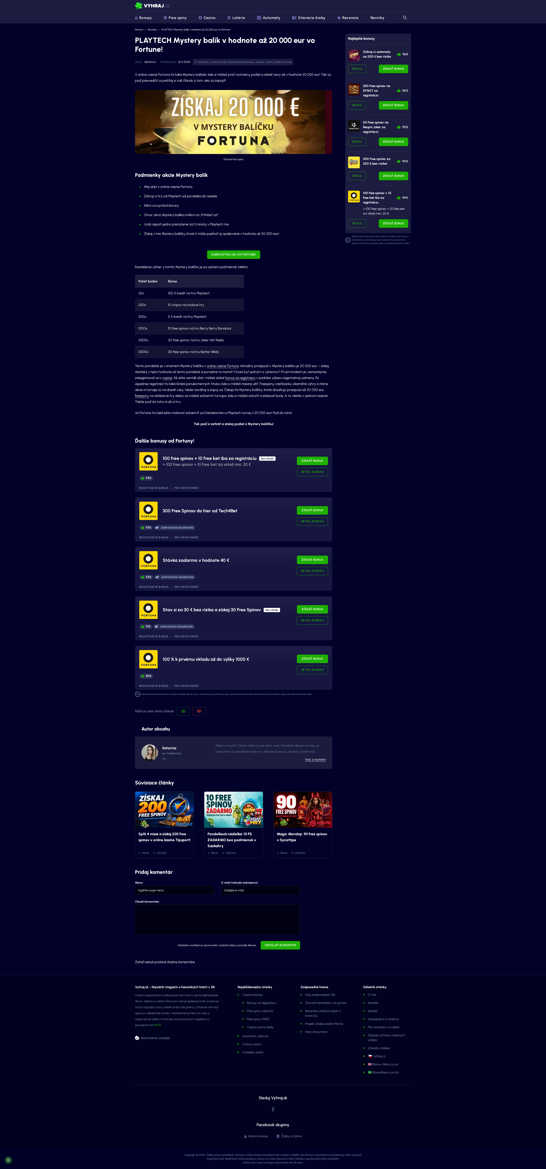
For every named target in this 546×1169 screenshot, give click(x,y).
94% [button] (148, 478)
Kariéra (373, 1011)
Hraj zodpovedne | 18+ (320, 995)
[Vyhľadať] (404, 17)
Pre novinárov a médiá (383, 1027)
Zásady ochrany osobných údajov (386, 1037)
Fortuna (287, 62)
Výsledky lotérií (252, 1052)
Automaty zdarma (255, 1036)
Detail (357, 69)
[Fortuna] (354, 196)
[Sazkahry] (354, 162)
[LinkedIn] (164, 758)
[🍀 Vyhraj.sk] (152, 5)
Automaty (271, 18)
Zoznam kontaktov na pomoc (326, 1003)
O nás (372, 995)
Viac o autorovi (315, 759)
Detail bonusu (312, 472)
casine (167, 378)
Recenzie (350, 18)
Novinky (377, 18)
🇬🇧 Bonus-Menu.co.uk (383, 1064)
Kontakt (373, 1003)
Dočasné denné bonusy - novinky (246, 62)
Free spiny (178, 18)
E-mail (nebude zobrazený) (239, 882)
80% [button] (148, 676)
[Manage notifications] (8, 1160)
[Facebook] (273, 1109)
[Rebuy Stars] (354, 55)
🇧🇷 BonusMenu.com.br (383, 1072)
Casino (210, 18)
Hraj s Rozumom (316, 1032)
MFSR (157, 1025)
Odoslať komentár (280, 945)
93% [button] (148, 527)
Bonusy (145, 18)
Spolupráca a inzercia (383, 1019)
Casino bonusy (252, 995)
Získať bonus (312, 461)
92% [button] (148, 577)
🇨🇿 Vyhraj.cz (377, 1056)
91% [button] (148, 626)
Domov (139, 29)
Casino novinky (218, 62)
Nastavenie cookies (155, 1038)
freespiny (142, 396)
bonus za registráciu (240, 378)
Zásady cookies (379, 1048)
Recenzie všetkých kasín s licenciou (323, 1013)
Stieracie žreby (311, 18)
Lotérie (238, 18)
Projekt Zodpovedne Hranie (324, 1024)
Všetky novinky (274, 62)
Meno (139, 882)
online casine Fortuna (223, 366)
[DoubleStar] (354, 126)
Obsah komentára (147, 901)
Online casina (251, 1044)
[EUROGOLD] (354, 89)
